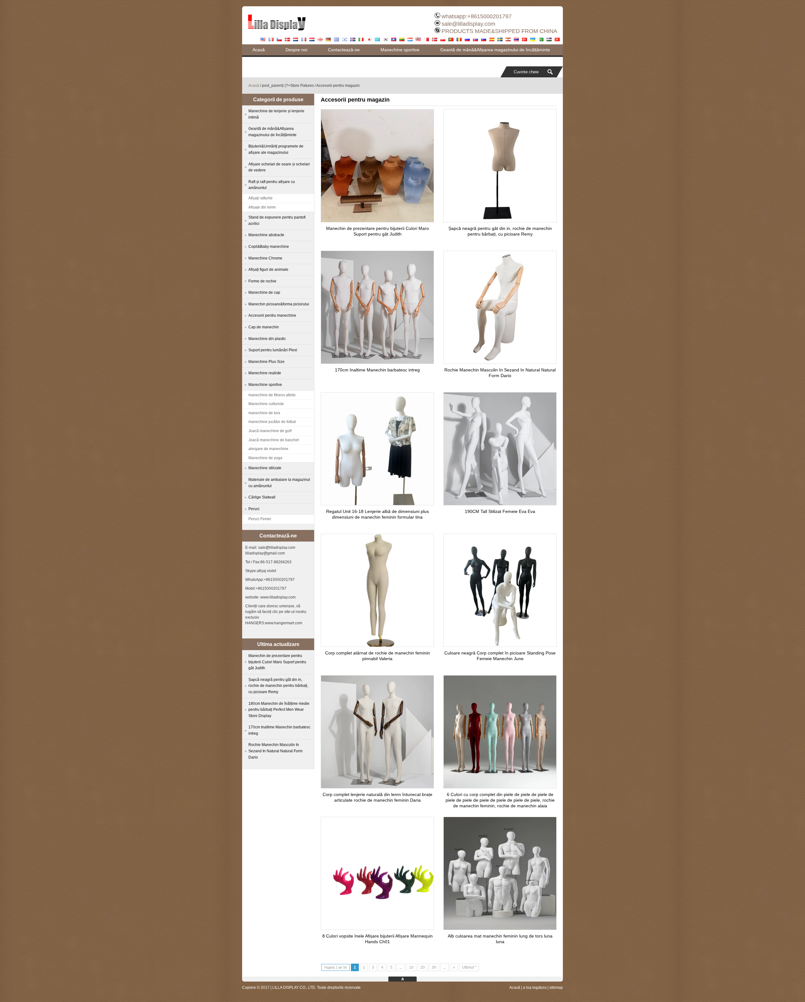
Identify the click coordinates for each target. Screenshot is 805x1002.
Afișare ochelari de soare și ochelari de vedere (279, 167)
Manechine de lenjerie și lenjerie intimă (276, 114)
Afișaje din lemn (262, 207)
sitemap (556, 987)
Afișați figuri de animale (268, 269)
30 (434, 967)
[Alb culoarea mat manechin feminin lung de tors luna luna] (500, 928)
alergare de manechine (268, 449)
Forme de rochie (262, 281)
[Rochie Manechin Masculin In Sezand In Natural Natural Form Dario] (500, 362)
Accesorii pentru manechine (272, 315)
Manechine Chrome (265, 258)
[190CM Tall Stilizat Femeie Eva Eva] (500, 503)
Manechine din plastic (267, 339)
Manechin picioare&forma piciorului (278, 304)
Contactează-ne (344, 49)
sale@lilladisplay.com (468, 24)
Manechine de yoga (265, 458)
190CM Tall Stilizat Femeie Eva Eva (500, 511)
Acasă (259, 49)
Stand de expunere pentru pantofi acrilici (277, 220)
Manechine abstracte (266, 235)
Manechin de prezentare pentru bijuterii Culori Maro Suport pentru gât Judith (277, 662)
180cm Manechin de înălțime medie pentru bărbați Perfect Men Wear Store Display (278, 709)
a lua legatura (535, 987)
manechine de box (264, 413)
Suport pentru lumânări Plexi (272, 350)
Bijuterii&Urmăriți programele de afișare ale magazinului (275, 149)
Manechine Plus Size (266, 361)
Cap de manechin (263, 327)
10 (411, 967)
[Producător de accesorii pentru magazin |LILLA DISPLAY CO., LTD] (276, 33)
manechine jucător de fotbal (272, 422)
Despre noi (296, 49)
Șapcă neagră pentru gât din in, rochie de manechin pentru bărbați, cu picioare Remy (278, 685)
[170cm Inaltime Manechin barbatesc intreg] (377, 362)
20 (422, 967)
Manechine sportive (399, 49)
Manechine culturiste (266, 404)
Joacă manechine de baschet (273, 440)
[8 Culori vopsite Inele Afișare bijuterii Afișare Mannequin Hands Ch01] (377, 928)
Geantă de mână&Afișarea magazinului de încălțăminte (495, 49)
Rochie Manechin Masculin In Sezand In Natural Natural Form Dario (275, 751)
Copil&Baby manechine (268, 246)
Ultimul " (469, 967)
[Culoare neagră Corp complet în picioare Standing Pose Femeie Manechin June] (500, 645)
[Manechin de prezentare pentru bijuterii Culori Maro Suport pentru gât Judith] (377, 220)
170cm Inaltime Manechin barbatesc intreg (377, 369)
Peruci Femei (259, 519)
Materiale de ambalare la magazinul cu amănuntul (279, 482)
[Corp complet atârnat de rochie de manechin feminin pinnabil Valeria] (377, 645)
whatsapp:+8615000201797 (476, 16)
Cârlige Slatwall (261, 497)
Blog (257, 60)
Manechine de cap (264, 292)
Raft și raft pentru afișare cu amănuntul (271, 185)
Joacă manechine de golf (269, 431)
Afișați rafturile (260, 198)
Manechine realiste (264, 373)
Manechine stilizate (264, 468)
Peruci (253, 509)
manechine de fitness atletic (272, 395)
